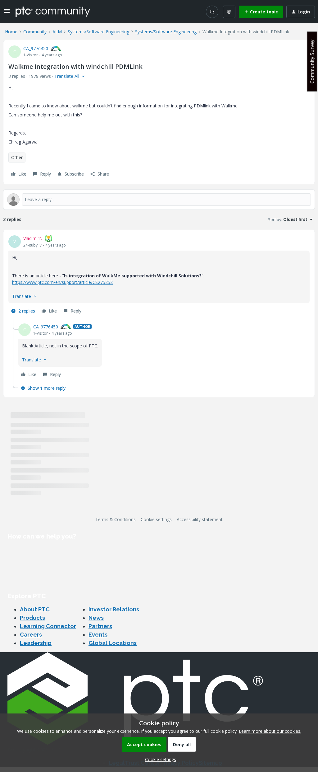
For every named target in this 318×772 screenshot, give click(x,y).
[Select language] (229, 12)
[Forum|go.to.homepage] (53, 11)
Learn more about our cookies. (270, 731)
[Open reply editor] (159, 199)
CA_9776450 (35, 48)
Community (35, 32)
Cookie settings (156, 519)
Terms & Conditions (115, 519)
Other (17, 157)
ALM (57, 32)
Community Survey (312, 61)
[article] (159, 275)
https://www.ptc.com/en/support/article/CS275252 (62, 282)
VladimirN (33, 238)
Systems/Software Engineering (98, 32)
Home (11, 32)
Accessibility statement (200, 519)
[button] (7, 13)
